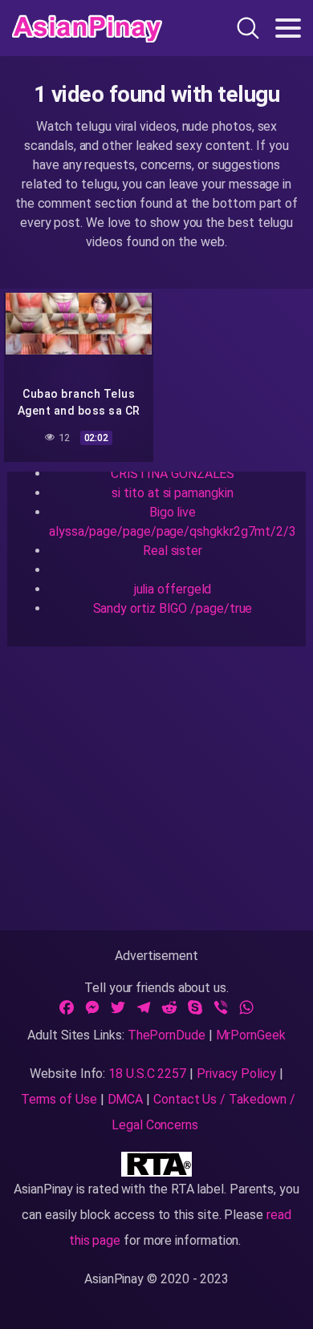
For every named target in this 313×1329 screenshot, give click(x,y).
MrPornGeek (251, 1035)
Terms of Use (59, 1099)
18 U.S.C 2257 (147, 1073)
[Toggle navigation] (288, 28)
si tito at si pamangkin (172, 492)
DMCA (126, 1099)
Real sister (172, 550)
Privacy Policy (236, 1073)
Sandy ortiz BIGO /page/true (173, 608)
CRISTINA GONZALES (173, 473)
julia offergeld (173, 589)
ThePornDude (166, 1035)
